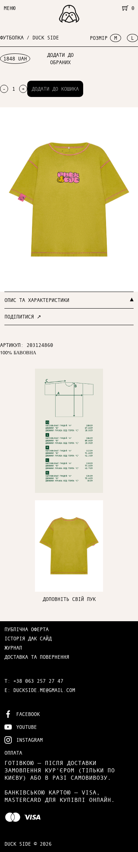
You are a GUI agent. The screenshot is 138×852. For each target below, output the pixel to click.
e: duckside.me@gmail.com (39, 690)
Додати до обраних (60, 58)
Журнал (13, 647)
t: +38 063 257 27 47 (33, 681)
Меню (9, 8)
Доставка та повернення (36, 657)
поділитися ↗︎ (22, 316)
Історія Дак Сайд (28, 638)
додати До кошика (55, 89)
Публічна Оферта (26, 629)
